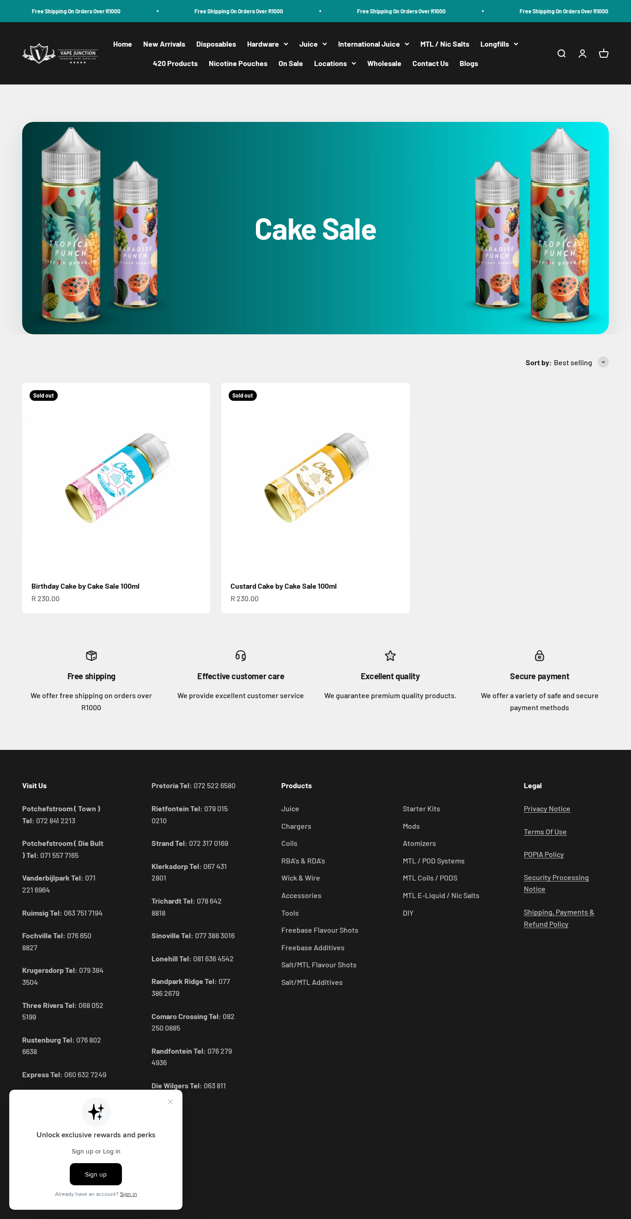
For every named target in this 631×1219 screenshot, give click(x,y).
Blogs (469, 63)
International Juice (369, 43)
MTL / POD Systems (434, 860)
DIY (408, 912)
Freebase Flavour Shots (319, 929)
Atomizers (419, 843)
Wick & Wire (300, 877)
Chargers (296, 825)
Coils (289, 843)
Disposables (216, 43)
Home (122, 43)
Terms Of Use (545, 831)
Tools (290, 912)
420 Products (175, 63)
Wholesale (384, 63)
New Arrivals (164, 43)
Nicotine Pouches (238, 63)
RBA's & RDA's (303, 860)
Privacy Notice (547, 808)
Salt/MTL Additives (312, 982)
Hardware (263, 43)
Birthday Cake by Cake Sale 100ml (85, 585)
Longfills (494, 43)
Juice (308, 43)
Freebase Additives (313, 947)
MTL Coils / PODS (430, 877)
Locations (330, 63)
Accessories (301, 895)
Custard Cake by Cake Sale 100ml (284, 585)
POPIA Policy (544, 854)
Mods (411, 825)
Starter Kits (421, 808)
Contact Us (431, 63)
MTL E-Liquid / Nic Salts (441, 895)
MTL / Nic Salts (444, 43)
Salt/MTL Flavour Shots (319, 964)
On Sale (291, 63)
